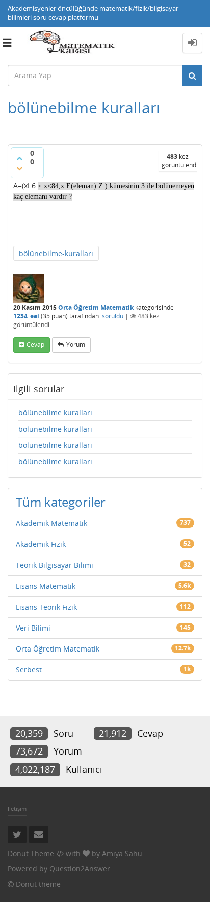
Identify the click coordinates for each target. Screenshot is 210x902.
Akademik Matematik (51, 523)
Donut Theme (31, 853)
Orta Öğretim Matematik (96, 307)
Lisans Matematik (45, 586)
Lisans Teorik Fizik (46, 607)
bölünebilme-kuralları (56, 253)
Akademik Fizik (41, 544)
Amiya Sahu (122, 853)
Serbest (29, 669)
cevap (35, 344)
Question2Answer (79, 868)
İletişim (17, 808)
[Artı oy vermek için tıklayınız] (19, 158)
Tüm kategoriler (61, 501)
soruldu (112, 316)
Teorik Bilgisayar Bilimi (54, 565)
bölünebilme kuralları (55, 412)
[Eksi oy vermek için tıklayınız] (19, 168)
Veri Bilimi (33, 628)
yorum (75, 344)
